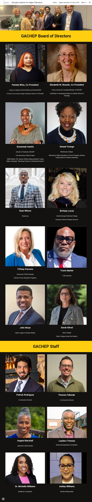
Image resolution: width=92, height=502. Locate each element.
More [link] (83, 2)
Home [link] (55, 2)
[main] (46, 36)
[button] (90, 2)
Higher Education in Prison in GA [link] (69, 2)
